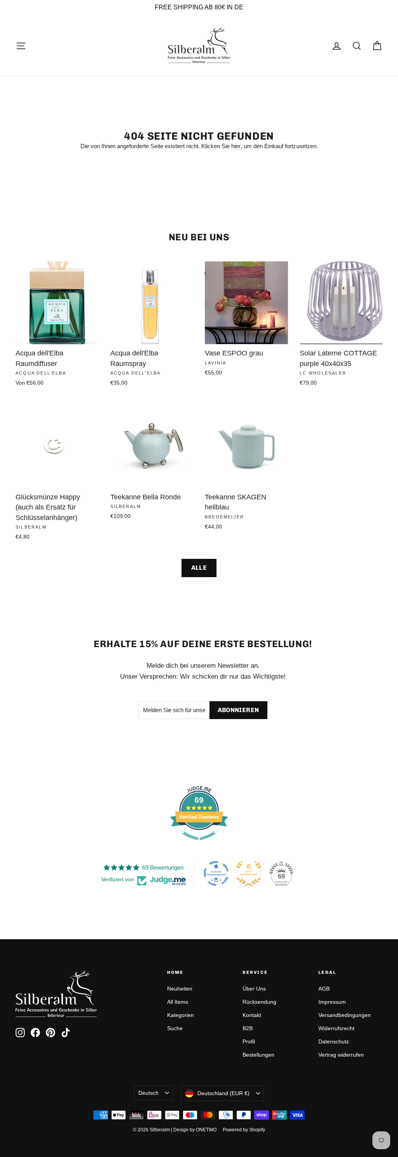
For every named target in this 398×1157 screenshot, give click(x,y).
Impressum (332, 1002)
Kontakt (252, 1015)
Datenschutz (333, 1041)
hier (236, 146)
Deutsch (148, 1093)
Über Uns (254, 988)
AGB (324, 988)
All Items (177, 1002)
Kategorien (180, 1015)
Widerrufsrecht (336, 1028)
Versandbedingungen (344, 1015)
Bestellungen (258, 1055)
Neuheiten (179, 988)
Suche (175, 1028)
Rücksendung (259, 1002)
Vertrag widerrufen (341, 1055)
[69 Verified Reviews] (199, 843)
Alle (199, 567)
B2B (248, 1028)
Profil (249, 1041)
